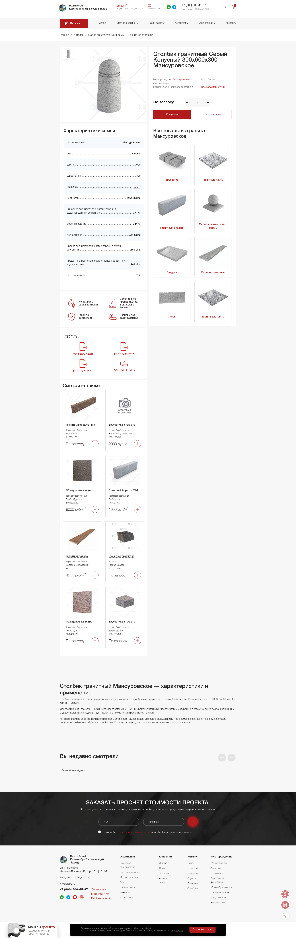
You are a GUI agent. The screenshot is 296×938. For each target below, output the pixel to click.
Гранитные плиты (213, 180)
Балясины (192, 883)
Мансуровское (181, 80)
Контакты (231, 23)
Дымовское (217, 868)
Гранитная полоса (77, 556)
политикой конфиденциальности (135, 832)
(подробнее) (144, 928)
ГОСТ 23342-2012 (100, 898)
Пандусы (172, 272)
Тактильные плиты (212, 317)
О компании (206, 23)
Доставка (164, 862)
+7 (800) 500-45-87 (194, 5)
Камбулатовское (220, 892)
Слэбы (172, 317)
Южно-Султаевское (221, 887)
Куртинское (217, 873)
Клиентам (180, 23)
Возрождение (218, 902)
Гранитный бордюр (172, 228)
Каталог (75, 23)
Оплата (163, 868)
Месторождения (126, 23)
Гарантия (164, 873)
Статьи (123, 882)
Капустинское (218, 897)
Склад (102, 23)
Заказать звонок (100, 889)
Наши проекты (127, 887)
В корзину (172, 114)
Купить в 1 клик (212, 114)
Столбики (192, 888)
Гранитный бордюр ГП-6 (80, 425)
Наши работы (156, 23)
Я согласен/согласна (202, 930)
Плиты (190, 862)
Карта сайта (126, 897)
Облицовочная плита (79, 490)
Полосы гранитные (213, 272)
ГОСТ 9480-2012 (100, 894)
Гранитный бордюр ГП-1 (123, 490)
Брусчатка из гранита (122, 425)
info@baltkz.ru (67, 884)
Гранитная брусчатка (121, 556)
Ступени (191, 878)
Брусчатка (172, 180)
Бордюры (192, 873)
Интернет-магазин (129, 872)
